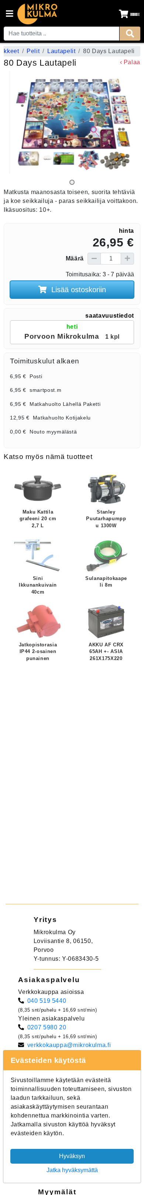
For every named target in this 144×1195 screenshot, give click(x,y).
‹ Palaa (130, 62)
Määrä (75, 258)
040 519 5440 (46, 1001)
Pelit (33, 51)
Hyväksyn (72, 1156)
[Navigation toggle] (10, 14)
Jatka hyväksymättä (72, 1170)
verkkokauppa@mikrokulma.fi (69, 1045)
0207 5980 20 (46, 1027)
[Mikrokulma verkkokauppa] (37, 14)
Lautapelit (61, 51)
